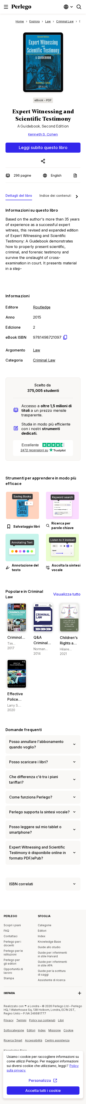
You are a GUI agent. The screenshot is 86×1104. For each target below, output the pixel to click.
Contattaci (10, 936)
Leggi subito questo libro (43, 147)
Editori (42, 930)
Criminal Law (44, 360)
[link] (17, 626)
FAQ (6, 930)
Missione (54, 1030)
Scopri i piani (12, 925)
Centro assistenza (57, 1042)
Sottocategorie (14, 1030)
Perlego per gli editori (12, 961)
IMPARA (9, 993)
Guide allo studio (49, 947)
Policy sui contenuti (42, 1022)
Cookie (68, 1030)
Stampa (9, 978)
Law (36, 350)
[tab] (19, 196)
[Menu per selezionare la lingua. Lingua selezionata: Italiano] (68, 7)
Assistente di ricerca (51, 980)
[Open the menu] (6, 7)
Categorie (44, 925)
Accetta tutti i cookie (43, 1090)
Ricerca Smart (13, 1040)
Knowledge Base (49, 941)
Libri (61, 1020)
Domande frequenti (24, 729)
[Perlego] (21, 7)
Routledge (41, 307)
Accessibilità (34, 1042)
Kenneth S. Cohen (43, 134)
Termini (21, 1020)
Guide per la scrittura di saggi (52, 972)
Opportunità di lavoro (13, 970)
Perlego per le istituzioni (13, 952)
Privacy (9, 1020)
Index (41, 936)
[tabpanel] (43, 284)
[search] (79, 7)
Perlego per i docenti (12, 943)
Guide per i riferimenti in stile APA (52, 963)
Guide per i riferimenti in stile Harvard (52, 954)
